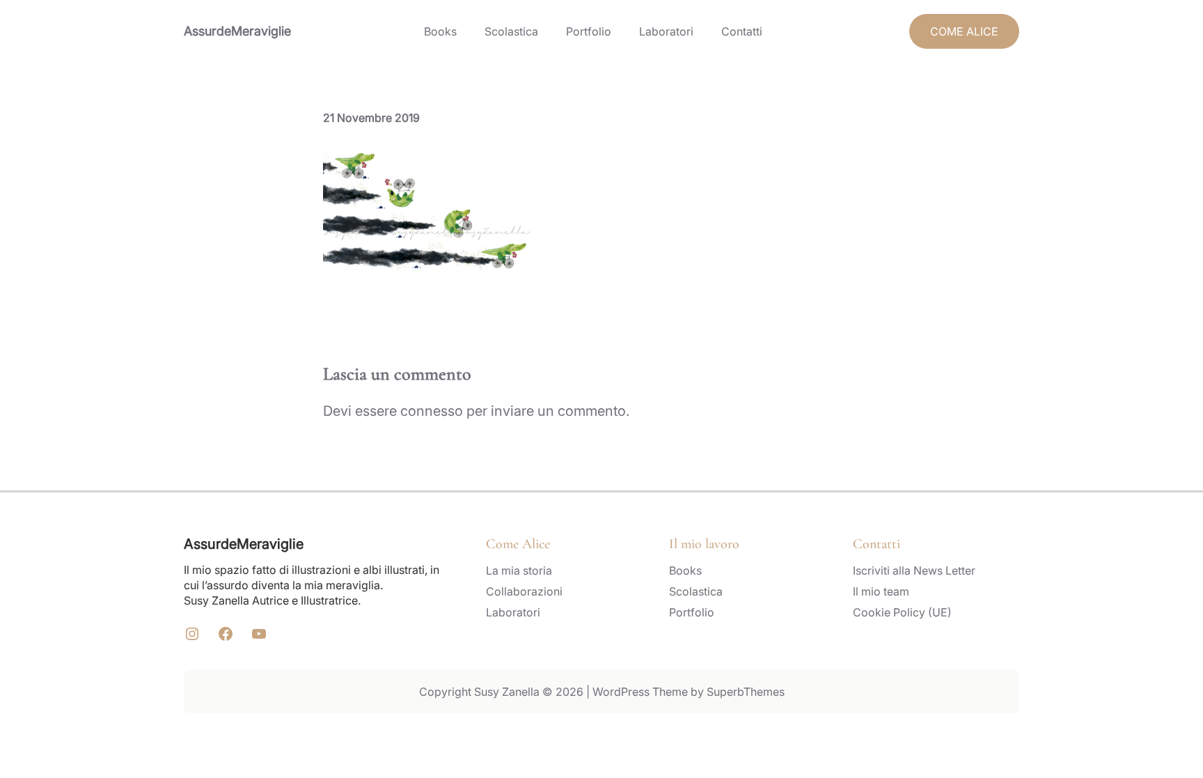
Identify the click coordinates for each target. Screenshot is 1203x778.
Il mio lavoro (704, 544)
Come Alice (518, 544)
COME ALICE (964, 31)
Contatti (876, 544)
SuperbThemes (746, 692)
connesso (431, 411)
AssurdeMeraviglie (237, 31)
